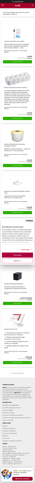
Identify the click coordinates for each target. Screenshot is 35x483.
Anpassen (17, 260)
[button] (17, 474)
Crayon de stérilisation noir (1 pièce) (14, 41)
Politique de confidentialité (11, 405)
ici (16, 14)
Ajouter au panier (17, 61)
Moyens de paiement (9, 428)
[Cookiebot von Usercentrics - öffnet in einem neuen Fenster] (25, 221)
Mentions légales (8, 410)
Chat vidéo (7, 438)
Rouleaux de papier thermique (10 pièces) (15, 87)
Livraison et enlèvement (10, 433)
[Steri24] (17, 5)
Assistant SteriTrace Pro (10, 329)
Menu (2, 5)
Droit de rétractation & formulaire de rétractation (17, 417)
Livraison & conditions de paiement (13, 415)
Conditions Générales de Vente (12, 407)
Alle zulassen (17, 255)
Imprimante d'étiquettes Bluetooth (13, 284)
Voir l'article (17, 303)
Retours (6, 436)
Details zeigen (25, 249)
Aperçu (6, 426)
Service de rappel (8, 420)
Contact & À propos (9, 412)
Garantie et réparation (10, 431)
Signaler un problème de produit (12, 441)
